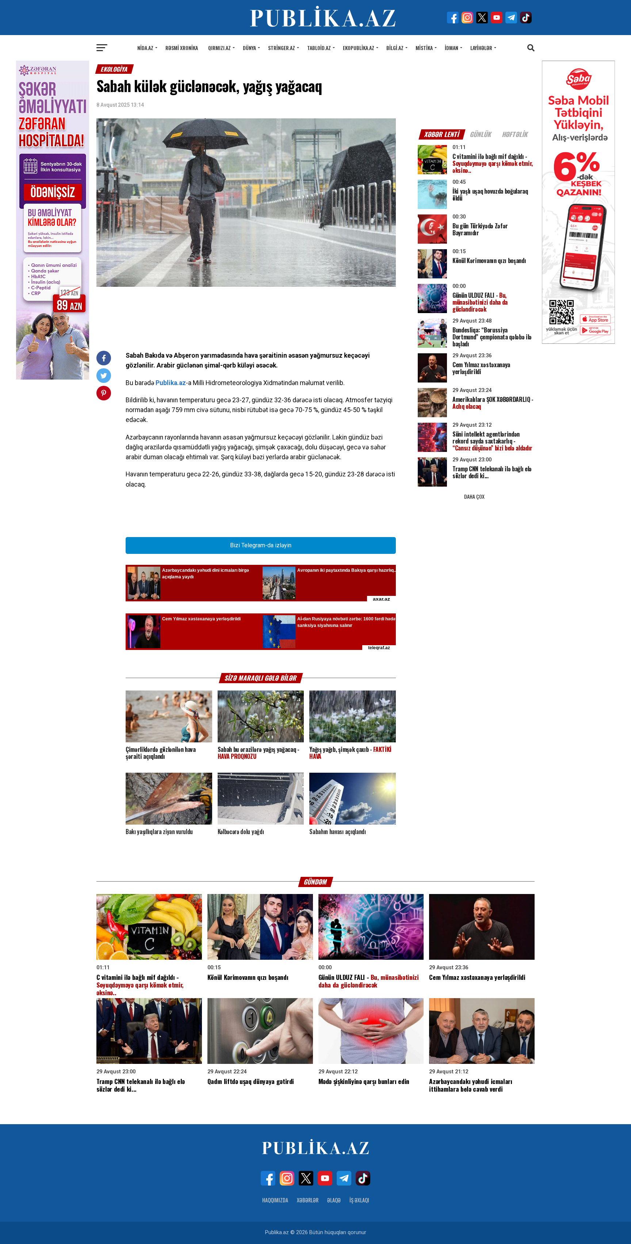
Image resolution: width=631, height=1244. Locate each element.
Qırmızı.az (219, 48)
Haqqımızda (275, 1200)
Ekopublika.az (358, 48)
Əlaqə (334, 1200)
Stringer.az (281, 48)
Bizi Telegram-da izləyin (260, 545)
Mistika (424, 48)
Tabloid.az (319, 48)
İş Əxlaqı (359, 1200)
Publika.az (171, 383)
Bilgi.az (395, 48)
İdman (451, 48)
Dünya (249, 48)
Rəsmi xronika (181, 48)
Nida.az (145, 48)
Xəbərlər (307, 1200)
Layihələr (481, 48)
